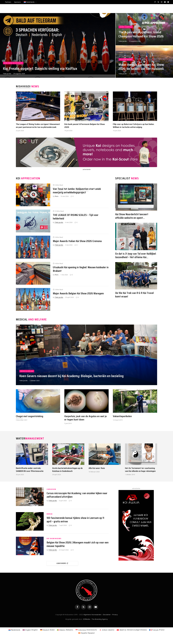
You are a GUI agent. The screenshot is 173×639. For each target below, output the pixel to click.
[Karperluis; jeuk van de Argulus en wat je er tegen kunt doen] (86, 401)
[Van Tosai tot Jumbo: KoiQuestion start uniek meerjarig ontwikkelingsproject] (33, 194)
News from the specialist (13, 63)
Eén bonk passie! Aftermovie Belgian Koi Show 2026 (84, 126)
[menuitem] (30, 2)
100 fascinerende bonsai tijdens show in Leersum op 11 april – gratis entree (75, 519)
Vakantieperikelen (122, 416)
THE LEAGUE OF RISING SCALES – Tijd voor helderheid (75, 216)
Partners (8, 2)
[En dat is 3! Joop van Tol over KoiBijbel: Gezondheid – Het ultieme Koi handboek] (136, 236)
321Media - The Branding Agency (95, 619)
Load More (61, 563)
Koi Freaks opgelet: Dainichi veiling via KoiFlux (40, 68)
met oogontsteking (29, 416)
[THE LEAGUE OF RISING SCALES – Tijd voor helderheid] (33, 221)
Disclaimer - (107, 614)
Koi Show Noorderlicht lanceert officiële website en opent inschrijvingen (131, 216)
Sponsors (17, 2)
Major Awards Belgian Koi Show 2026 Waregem (78, 293)
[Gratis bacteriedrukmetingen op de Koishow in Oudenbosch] (68, 454)
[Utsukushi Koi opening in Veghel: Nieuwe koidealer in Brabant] (33, 273)
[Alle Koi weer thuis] (105, 454)
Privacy (115, 614)
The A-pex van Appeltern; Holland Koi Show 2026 (141, 34)
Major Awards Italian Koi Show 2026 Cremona (77, 241)
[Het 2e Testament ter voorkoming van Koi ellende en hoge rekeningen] (141, 454)
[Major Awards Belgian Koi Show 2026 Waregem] (33, 299)
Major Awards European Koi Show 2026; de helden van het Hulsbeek (141, 67)
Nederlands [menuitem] (15, 630)
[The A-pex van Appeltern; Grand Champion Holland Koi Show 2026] (144, 29)
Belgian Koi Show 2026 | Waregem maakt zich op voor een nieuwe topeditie (78, 544)
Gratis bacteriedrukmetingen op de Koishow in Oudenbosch (67, 469)
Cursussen (51, 489)
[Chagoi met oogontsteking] (38, 401)
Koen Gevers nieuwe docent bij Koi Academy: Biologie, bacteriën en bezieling (71, 376)
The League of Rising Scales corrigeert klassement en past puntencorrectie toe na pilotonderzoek (38, 126)
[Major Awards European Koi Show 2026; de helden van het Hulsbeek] (144, 62)
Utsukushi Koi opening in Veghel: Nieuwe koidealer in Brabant (81, 269)
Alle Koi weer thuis (97, 468)
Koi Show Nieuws (125, 59)
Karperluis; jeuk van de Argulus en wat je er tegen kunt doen (85, 418)
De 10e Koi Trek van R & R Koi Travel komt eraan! (134, 294)
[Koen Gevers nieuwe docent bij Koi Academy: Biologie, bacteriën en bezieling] (86, 355)
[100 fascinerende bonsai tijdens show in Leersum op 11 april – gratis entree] (30, 521)
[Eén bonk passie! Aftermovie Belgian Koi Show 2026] (86, 106)
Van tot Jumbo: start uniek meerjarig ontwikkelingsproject (77, 190)
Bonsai (49, 514)
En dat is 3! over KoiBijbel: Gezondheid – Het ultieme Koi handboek (135, 255)
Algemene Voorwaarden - (93, 614)
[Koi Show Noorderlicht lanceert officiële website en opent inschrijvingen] (136, 197)
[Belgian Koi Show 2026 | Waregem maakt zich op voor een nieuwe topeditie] (30, 546)
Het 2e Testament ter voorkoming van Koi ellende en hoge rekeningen (140, 469)
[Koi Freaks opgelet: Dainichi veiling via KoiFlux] (57, 45)
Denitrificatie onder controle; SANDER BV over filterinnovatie (29, 469)
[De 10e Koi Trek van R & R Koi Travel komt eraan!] (136, 276)
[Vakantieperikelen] (135, 401)
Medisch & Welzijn (26, 371)
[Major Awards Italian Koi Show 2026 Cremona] (33, 247)
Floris (56, 196)
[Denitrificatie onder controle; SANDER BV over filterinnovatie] (32, 454)
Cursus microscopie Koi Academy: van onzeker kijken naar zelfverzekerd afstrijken (77, 495)
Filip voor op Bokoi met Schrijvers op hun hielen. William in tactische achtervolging (133, 126)
